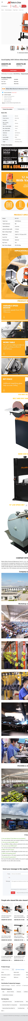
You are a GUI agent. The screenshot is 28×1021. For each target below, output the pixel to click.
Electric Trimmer (10, 991)
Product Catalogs (20, 969)
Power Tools (15, 10)
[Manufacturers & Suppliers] (14, 2)
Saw (3, 991)
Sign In (3, 102)
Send (13, 892)
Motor (2, 972)
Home (2, 10)
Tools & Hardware (8, 10)
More (2, 1010)
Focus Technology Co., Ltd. (17, 1015)
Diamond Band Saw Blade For (8, 1008)
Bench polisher (17, 974)
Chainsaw (19, 991)
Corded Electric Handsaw (7, 995)
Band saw (3, 977)
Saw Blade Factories (19, 1001)
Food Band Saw (21, 1008)
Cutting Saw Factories (7, 1001)
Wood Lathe (16, 972)
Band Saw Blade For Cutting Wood (9, 1005)
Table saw (16, 977)
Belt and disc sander (5, 974)
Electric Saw (21, 10)
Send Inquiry (13, 70)
